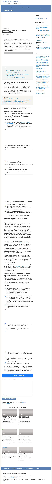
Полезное (7, 28)
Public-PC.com (13, 2)
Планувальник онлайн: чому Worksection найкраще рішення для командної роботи (42, 87)
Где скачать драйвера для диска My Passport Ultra (16, 70)
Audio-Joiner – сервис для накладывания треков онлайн (41, 39)
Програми (28, 6)
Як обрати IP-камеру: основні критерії (9, 454)
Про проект (37, 468)
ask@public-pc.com (13, 477)
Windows (6, 6)
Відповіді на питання (8, 10)
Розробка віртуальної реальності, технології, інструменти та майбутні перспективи (24, 418)
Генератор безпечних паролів (41, 18)
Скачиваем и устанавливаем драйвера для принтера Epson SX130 (16, 100)
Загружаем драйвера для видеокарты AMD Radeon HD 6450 (15, 102)
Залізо (17, 6)
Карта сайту (7, 468)
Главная (3, 28)
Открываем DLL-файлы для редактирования (25, 454)
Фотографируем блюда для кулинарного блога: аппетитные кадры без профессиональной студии (9, 418)
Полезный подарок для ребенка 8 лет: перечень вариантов (24, 436)
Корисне (34, 6)
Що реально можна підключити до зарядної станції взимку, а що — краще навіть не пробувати (43, 76)
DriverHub (18, 266)
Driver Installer (24, 266)
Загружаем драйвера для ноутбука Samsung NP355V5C (14, 101)
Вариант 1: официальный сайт (13, 72)
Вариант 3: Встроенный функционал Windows (16, 77)
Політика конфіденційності (17, 468)
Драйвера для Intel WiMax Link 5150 (10, 98)
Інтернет (22, 6)
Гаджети (12, 6)
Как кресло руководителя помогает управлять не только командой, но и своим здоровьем (8, 437)
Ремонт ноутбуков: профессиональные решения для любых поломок (42, 92)
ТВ (39, 6)
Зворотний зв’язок (29, 468)
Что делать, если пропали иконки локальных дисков (42, 27)
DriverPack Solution (24, 242)
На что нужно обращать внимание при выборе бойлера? (43, 44)
